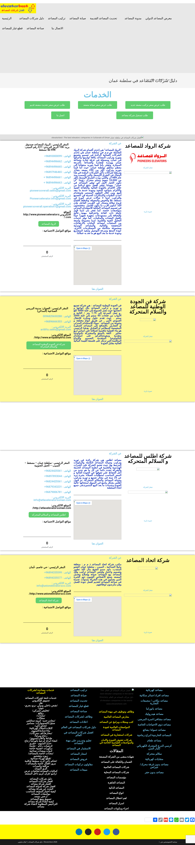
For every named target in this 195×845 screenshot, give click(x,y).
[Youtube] (97, 832)
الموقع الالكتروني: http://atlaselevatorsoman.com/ (51, 507)
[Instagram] (88, 832)
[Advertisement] (97, 53)
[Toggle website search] (68, 28)
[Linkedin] (79, 832)
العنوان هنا (97, 288)
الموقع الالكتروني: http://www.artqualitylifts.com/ (52, 336)
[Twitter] (106, 832)
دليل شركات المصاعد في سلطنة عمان (159, 79)
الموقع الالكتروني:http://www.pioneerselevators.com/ (47, 214)
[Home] (176, 79)
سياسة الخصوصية (171, 842)
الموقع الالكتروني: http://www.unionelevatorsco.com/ (50, 592)
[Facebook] (116, 832)
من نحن (162, 842)
